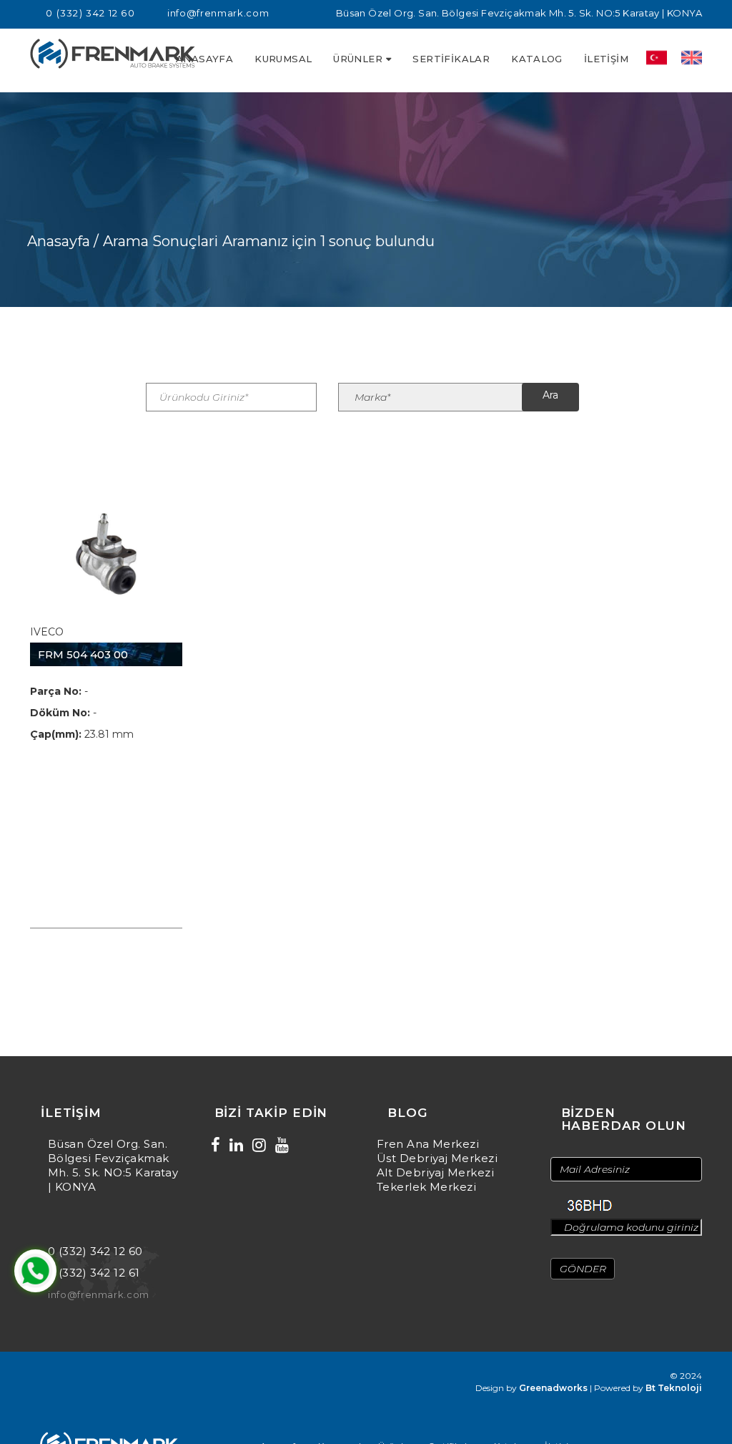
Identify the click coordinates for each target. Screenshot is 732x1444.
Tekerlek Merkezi (426, 1187)
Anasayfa (204, 58)
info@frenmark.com (218, 13)
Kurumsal (283, 58)
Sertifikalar (451, 58)
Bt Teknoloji (674, 1387)
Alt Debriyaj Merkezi (435, 1172)
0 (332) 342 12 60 (90, 13)
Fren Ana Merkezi (428, 1144)
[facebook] (215, 1145)
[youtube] (282, 1145)
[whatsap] (35, 1270)
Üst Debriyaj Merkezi (437, 1158)
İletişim (606, 58)
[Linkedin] (236, 1145)
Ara (550, 395)
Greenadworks (553, 1387)
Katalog (537, 58)
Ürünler (357, 58)
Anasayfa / (63, 241)
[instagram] (259, 1145)
